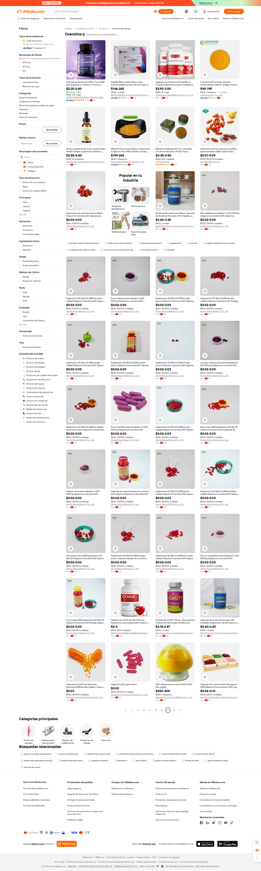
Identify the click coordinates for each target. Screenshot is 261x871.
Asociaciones (206, 811)
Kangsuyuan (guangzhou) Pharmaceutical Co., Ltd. (85, 162)
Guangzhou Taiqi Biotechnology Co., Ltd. (174, 95)
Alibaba (68, 28)
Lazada (130, 857)
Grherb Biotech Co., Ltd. (211, 95)
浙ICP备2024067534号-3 (207, 866)
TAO (154, 857)
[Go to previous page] (125, 710)
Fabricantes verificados (122, 788)
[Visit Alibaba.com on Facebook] (201, 822)
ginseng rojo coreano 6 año (98, 754)
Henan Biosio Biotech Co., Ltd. (80, 226)
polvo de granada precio (151, 243)
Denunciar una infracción (167, 820)
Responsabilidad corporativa (36, 800)
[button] (155, 11)
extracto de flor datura (205, 754)
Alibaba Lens (37, 844)
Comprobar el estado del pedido (215, 800)
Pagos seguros (74, 788)
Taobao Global (143, 857)
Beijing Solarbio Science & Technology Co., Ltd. (130, 95)
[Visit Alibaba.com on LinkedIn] (207, 822)
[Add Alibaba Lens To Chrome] (67, 844)
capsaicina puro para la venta (82, 250)
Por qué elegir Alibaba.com (35, 788)
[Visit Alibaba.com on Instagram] (219, 822)
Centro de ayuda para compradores (172, 788)
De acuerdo (52, 129)
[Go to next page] (180, 710)
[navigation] (40, 369)
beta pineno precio (150, 250)
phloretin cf (122, 761)
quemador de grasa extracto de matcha (136, 754)
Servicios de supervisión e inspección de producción (85, 812)
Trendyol (163, 857)
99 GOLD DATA (163, 162)
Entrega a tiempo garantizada (81, 800)
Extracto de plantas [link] (121, 28)
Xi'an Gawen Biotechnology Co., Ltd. (127, 162)
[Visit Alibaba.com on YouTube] (225, 822)
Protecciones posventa (78, 805)
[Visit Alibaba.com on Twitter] (213, 822)
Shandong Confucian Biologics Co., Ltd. (84, 697)
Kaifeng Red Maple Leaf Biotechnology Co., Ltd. (130, 633)
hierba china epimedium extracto (38, 761)
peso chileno (141, 761)
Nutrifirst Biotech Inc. (210, 162)
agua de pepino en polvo (218, 761)
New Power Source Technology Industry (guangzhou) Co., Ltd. (175, 226)
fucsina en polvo (192, 761)
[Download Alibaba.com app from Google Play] (227, 844)
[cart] (196, 12)
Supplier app (149, 844)
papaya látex (175, 243)
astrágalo (171, 250)
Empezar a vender (208, 794)
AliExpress (87, 857)
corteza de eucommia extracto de (118, 250)
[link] (257, 842)
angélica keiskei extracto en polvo (220, 243)
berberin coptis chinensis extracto (84, 243)
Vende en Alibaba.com (210, 788)
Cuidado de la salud (85, 28)
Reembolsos (161, 805)
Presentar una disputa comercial (171, 800)
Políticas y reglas (75, 820)
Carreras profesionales (34, 805)
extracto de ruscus (32, 767)
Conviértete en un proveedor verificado (218, 805)
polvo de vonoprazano (69, 754)
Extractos (103, 28)
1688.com (99, 857)
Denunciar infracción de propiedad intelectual (172, 812)
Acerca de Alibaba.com (34, 782)
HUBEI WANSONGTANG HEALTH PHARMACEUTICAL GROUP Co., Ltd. (85, 97)
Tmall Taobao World (116, 857)
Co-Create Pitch (31, 794)
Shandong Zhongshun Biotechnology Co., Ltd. (220, 697)
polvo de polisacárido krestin (174, 754)
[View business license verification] (157, 866)
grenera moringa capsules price (37, 754)
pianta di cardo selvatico (165, 761)
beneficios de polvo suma (72, 761)
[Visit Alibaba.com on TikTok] (232, 822)
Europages (174, 857)
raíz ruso (193, 243)
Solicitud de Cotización (122, 794)
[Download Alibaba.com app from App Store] (205, 844)
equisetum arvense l (100, 761)
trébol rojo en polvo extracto (120, 243)
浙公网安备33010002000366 (180, 866)
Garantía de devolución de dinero (82, 794)
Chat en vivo (161, 794)
